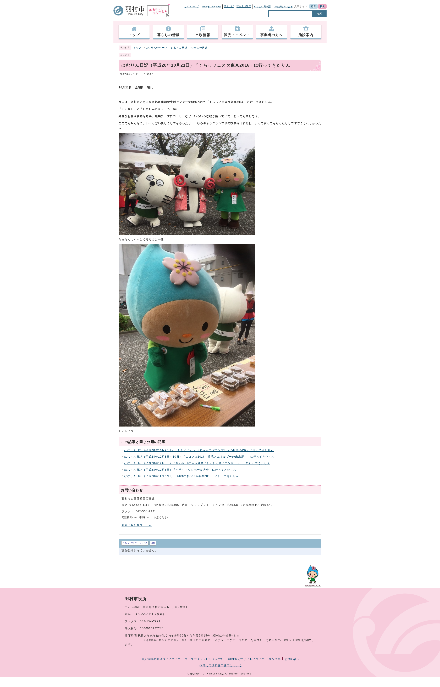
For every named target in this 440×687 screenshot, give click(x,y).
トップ (137, 47)
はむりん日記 (179, 47)
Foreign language (211, 6)
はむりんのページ (156, 47)
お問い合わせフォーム (137, 525)
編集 (153, 543)
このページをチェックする (135, 543)
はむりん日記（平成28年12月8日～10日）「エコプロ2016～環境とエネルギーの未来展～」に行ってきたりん (199, 456)
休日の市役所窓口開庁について (221, 665)
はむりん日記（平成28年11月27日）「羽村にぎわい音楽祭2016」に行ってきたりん (181, 476)
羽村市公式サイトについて (246, 659)
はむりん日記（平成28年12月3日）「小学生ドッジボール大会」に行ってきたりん (180, 469)
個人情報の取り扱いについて (161, 659)
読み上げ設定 (243, 6)
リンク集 (275, 659)
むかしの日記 (199, 47)
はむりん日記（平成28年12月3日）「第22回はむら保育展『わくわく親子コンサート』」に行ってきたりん (197, 463)
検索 (319, 13)
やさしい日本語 (262, 6)
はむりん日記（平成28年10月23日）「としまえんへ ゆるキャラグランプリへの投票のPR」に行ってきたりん (199, 450)
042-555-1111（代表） (150, 614)
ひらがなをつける (283, 6)
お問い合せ (292, 659)
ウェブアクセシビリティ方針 (204, 659)
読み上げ (229, 6)
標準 (313, 6)
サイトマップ (191, 6)
